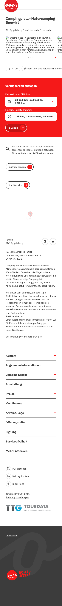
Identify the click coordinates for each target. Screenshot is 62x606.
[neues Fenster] (28, 506)
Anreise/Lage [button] (15, 413)
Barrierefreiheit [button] (16, 441)
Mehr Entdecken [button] (17, 451)
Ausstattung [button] (14, 384)
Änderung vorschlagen (17, 497)
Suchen (13, 127)
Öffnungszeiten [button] (16, 422)
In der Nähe (18, 483)
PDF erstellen (19, 468)
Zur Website (15, 185)
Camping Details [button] (16, 375)
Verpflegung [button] (14, 403)
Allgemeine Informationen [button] (23, 365)
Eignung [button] (11, 432)
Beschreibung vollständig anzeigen (24, 336)
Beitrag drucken (20, 476)
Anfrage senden (17, 166)
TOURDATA (23, 493)
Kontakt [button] (11, 356)
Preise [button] (10, 394)
